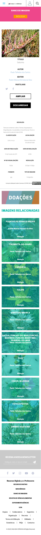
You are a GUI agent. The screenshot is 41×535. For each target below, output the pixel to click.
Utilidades (29, 519)
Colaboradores (18, 512)
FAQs (22, 523)
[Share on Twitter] (6, 89)
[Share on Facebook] (13, 89)
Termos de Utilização (14, 519)
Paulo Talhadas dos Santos (20, 72)
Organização (14, 515)
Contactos (31, 523)
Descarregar (20, 105)
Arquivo (6, 512)
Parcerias (26, 515)
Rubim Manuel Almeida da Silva (20, 80)
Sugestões (32, 512)
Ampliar (20, 96)
